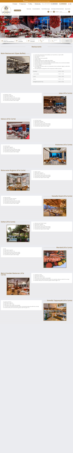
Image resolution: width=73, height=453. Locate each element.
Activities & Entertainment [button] (57, 8)
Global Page (18, 10)
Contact (57, 11)
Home (51, 11)
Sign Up (26, 1)
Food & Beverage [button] (46, 8)
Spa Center (67, 8)
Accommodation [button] (36, 8)
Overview (29, 8)
